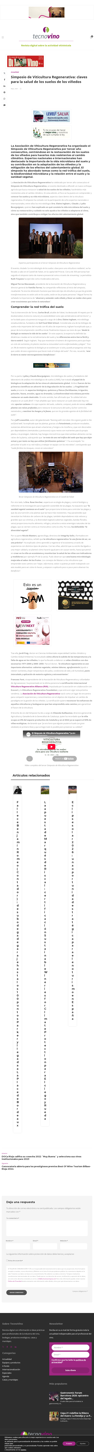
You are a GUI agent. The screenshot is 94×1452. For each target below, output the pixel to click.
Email (35, 1241)
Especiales (6, 1373)
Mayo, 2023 (14, 89)
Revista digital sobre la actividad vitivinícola (46, 45)
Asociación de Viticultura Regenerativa (41, 693)
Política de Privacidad (15, 1281)
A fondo (5, 1366)
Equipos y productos (11, 1362)
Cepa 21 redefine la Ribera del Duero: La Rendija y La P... (76, 1414)
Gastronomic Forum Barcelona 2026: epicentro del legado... (74, 1395)
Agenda (5, 1376)
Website (64, 1241)
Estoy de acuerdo (15, 1261)
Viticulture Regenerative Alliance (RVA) (29, 686)
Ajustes (83, 1443)
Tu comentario (12, 1218)
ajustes (23, 1450)
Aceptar (69, 1443)
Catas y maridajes (10, 1379)
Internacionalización (11, 1369)
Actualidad (15, 72)
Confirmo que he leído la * (69, 1361)
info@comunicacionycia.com (47, 1279)
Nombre (9, 1241)
